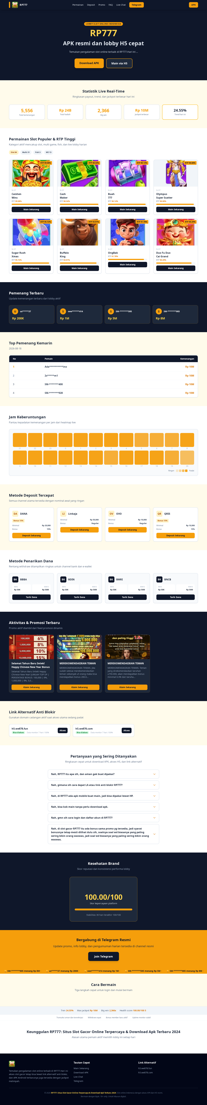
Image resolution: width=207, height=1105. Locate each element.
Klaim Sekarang (31, 687)
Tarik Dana (31, 597)
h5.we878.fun (145, 1068)
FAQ (111, 4)
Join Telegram (103, 956)
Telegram (136, 4)
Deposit (91, 4)
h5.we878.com (145, 1072)
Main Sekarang (31, 209)
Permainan (77, 4)
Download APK (89, 63)
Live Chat (121, 4)
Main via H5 (119, 63)
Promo (101, 4)
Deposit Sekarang (31, 535)
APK (193, 4)
